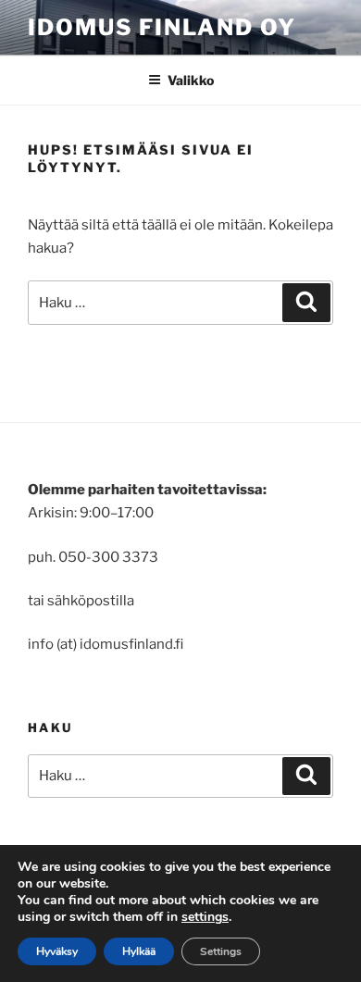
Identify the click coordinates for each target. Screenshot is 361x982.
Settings (221, 951)
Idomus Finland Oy (162, 27)
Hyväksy (57, 951)
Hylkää (139, 951)
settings (205, 917)
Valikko (191, 80)
